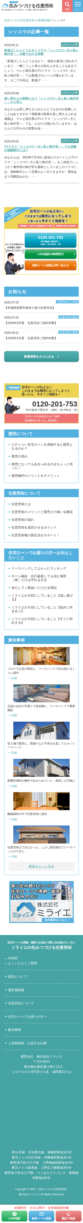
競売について (17, 976)
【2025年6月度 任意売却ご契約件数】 (41, 320)
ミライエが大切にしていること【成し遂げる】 (42, 597)
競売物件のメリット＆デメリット (35, 475)
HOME (13, 958)
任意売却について (21, 1003)
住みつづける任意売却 (31, 5)
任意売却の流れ (22, 519)
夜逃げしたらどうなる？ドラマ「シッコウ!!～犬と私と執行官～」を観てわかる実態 (41, 52)
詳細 (14, 678)
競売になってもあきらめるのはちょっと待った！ (42, 466)
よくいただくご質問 (22, 963)
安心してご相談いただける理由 (34, 587)
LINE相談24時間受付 (50, 254)
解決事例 (14, 1029)
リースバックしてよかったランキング (38, 568)
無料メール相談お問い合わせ (50, 265)
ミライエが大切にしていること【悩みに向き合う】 (42, 609)
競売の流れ (19, 456)
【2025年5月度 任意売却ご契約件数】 (41, 335)
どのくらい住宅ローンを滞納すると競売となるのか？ (42, 446)
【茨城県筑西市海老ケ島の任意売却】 (41, 304)
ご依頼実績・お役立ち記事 (27, 1043)
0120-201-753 (50, 240)
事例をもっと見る (41, 866)
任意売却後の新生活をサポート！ (35, 535)
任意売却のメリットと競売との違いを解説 (42, 512)
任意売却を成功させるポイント (34, 527)
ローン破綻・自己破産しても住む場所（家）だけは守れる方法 (38, 578)
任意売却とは (21, 504)
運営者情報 (16, 990)
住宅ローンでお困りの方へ (27, 1016)
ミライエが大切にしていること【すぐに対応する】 (42, 620)
